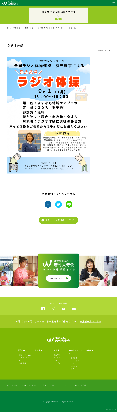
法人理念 (57, 355)
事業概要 (16, 28)
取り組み (38, 350)
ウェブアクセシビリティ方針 (75, 385)
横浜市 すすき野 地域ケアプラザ (50, 28)
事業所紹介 (29, 28)
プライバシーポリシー (30, 385)
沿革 (55, 360)
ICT (72, 369)
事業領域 (22, 363)
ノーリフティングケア (76, 362)
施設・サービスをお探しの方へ (25, 357)
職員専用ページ (111, 409)
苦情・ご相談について (51, 385)
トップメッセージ (59, 364)
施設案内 (21, 350)
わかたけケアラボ (75, 351)
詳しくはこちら (56, 278)
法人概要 (55, 350)
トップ (6, 28)
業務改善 (74, 358)
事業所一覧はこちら (90, 321)
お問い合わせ (12, 385)
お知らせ (90, 350)
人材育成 (74, 366)
